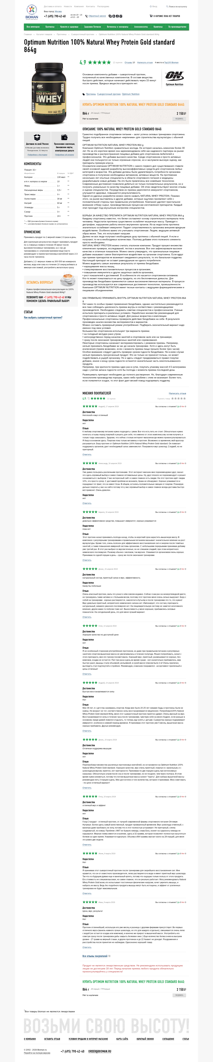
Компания (79, 6)
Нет (183, 406)
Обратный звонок (145, 1039)
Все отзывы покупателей (95, 956)
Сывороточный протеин (109, 94)
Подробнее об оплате (64, 155)
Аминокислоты (141, 26)
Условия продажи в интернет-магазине (88, 1039)
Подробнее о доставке (37, 155)
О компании (30, 1039)
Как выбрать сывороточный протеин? (43, 317)
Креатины (158, 26)
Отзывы (128, 62)
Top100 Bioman (171, 62)
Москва (58, 11)
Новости (68, 6)
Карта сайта (122, 1039)
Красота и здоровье (69, 26)
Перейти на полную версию (37, 1053)
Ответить (87, 454)
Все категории (33, 26)
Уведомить (179, 119)
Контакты (90, 6)
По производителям (177, 26)
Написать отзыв (145, 62)
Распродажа (103, 6)
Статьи (186, 1039)
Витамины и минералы (117, 26)
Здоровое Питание (92, 26)
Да (178, 406)
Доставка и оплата (53, 6)
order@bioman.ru (99, 1051)
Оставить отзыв (52, 1039)
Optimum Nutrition (174, 84)
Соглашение (168, 1039)
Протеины (49, 26)
